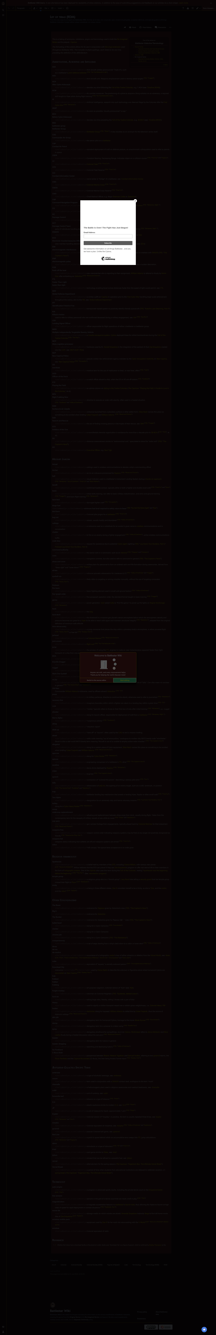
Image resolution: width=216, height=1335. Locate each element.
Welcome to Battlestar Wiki (108, 655)
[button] (96, 680)
